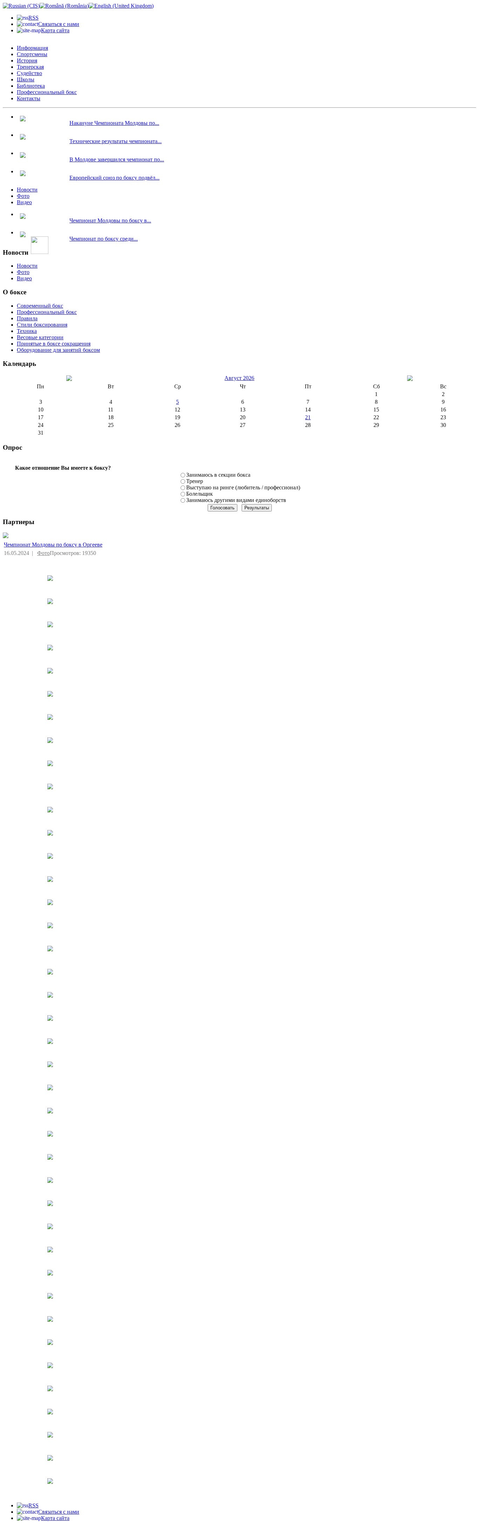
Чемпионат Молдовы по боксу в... (110, 220)
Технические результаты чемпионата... (115, 141)
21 (308, 417)
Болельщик (199, 494)
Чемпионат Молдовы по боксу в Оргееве (53, 545)
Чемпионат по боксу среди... (103, 239)
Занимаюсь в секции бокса (218, 475)
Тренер (194, 481)
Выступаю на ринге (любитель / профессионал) (243, 487)
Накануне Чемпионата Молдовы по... (114, 123)
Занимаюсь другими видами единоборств (236, 500)
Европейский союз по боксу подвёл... (114, 178)
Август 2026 (239, 378)
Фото (43, 553)
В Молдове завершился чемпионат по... (116, 159)
